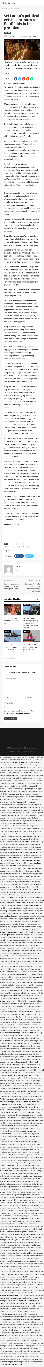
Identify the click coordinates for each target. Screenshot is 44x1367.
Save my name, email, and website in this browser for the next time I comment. (19, 712)
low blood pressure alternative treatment (21, 1343)
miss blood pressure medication (31, 1295)
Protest (34, 544)
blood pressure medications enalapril (30, 1362)
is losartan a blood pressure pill (19, 1096)
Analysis (7, 32)
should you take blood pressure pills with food (16, 945)
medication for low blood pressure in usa (21, 1221)
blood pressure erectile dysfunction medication (25, 1086)
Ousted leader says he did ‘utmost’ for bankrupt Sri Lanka (11, 586)
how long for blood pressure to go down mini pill (23, 1080)
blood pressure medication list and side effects (16, 871)
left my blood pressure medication (23, 1240)
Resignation (22, 546)
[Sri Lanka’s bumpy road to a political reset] (12, 609)
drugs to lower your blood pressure (22, 863)
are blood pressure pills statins (17, 977)
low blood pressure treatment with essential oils (17, 1229)
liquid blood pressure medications (16, 1237)
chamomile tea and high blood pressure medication (25, 1192)
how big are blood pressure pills (19, 1248)
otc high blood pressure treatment (12, 757)
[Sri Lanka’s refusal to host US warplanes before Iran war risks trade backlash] (12, 636)
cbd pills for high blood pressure (17, 1287)
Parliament (12, 544)
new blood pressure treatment (11, 1256)
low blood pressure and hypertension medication (21, 956)
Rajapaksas (8, 546)
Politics (19, 544)
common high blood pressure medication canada (25, 1322)
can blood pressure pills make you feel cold (23, 1171)
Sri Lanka (30, 546)
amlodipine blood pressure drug (11, 1176)
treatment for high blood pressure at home (15, 1038)
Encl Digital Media (28, 751)
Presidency (27, 544)
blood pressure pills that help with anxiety (23, 828)
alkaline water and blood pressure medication (22, 1335)
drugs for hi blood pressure (25, 1314)
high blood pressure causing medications (19, 821)
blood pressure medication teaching (16, 921)
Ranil (15, 546)
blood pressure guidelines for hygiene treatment (17, 1359)
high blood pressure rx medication (21, 805)
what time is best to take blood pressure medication (25, 1001)
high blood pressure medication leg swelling (15, 1123)
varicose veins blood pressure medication (22, 1179)
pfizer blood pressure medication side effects (22, 1051)
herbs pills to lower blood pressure (31, 1017)
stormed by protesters (18, 245)
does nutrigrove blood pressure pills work (14, 1197)
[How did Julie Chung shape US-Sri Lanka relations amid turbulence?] (31, 636)
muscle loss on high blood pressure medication (16, 1279)
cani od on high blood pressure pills (20, 1213)
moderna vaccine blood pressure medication (26, 791)
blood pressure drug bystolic (23, 847)
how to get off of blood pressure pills (28, 812)
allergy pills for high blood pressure (18, 892)
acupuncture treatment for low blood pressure (24, 783)
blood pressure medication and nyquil (20, 1264)
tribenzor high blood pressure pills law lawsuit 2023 (18, 1070)
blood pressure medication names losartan (23, 993)
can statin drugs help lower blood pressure (29, 1306)
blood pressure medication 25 (21, 929)
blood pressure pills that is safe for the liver (24, 759)
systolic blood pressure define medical (19, 1303)
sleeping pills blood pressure (19, 836)
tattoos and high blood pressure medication (27, 1118)
